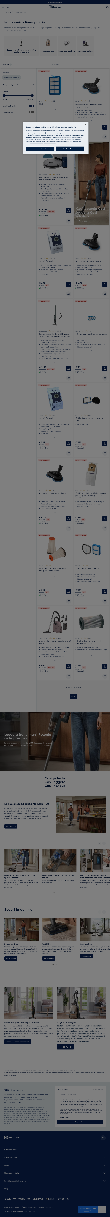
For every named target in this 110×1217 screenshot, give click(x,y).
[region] (56, 138)
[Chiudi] (85, 124)
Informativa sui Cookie (36, 143)
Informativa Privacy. (50, 143)
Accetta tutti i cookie (70, 149)
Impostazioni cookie (40, 149)
